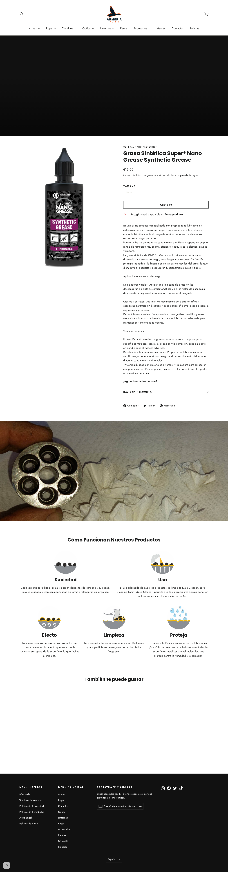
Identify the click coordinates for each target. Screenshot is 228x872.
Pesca (123, 28)
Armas (33, 28)
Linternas (106, 28)
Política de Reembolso (31, 812)
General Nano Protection (140, 147)
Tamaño (129, 186)
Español (112, 859)
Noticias (194, 28)
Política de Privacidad (31, 806)
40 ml (129, 192)
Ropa (49, 28)
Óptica (87, 28)
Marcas (160, 28)
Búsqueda (24, 794)
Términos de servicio (30, 800)
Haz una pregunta (137, 392)
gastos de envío (154, 175)
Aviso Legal (25, 817)
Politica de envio (28, 823)
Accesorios (141, 28)
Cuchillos (68, 28)
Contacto (177, 28)
